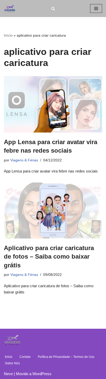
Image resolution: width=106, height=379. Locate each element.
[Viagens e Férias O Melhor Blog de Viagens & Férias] (11, 8)
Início (8, 35)
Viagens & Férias (24, 160)
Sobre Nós (12, 363)
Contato (25, 357)
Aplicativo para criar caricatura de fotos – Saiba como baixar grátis (49, 256)
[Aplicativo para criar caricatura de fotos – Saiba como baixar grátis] (53, 210)
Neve (8, 374)
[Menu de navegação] (96, 8)
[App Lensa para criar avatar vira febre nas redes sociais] (53, 104)
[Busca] (53, 9)
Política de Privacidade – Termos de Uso (66, 357)
